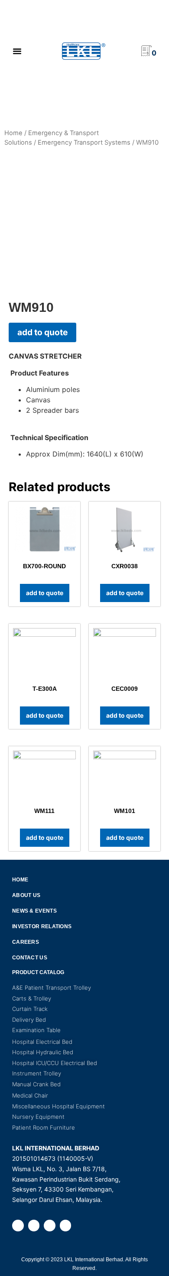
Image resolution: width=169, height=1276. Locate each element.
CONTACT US (29, 958)
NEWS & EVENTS (34, 911)
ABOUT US (26, 895)
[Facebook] (18, 1225)
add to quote (42, 332)
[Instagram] (34, 1225)
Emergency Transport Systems (84, 142)
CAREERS (25, 942)
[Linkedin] (49, 1225)
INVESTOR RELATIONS (42, 926)
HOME (20, 880)
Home (13, 133)
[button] (17, 51)
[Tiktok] (66, 1225)
